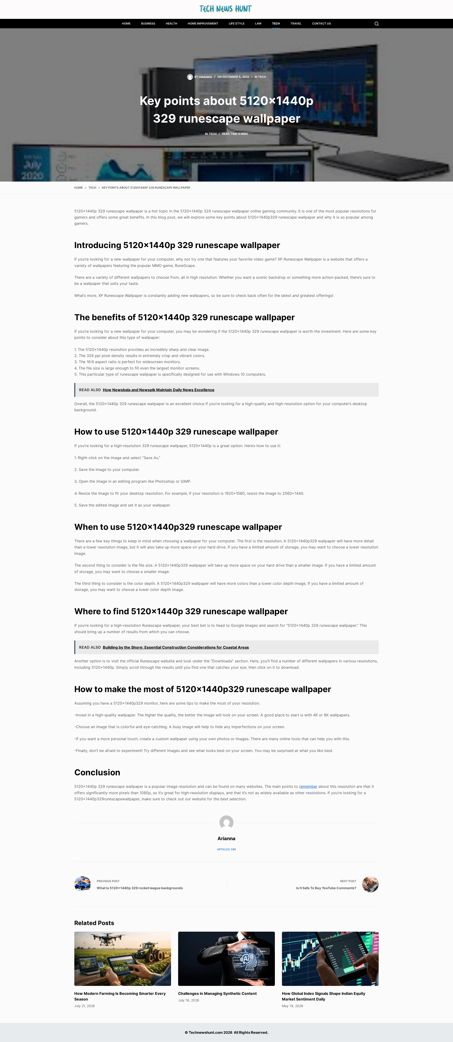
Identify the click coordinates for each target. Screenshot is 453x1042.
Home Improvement (203, 23)
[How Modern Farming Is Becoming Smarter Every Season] (122, 959)
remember (308, 786)
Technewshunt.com (206, 1032)
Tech (276, 23)
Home (126, 23)
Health (171, 23)
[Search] (377, 24)
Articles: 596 (226, 849)
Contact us (321, 23)
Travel (296, 23)
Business (148, 23)
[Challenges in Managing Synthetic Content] (226, 959)
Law (258, 23)
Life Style (236, 23)
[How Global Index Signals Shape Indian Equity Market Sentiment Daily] (330, 959)
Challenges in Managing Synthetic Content (217, 993)
